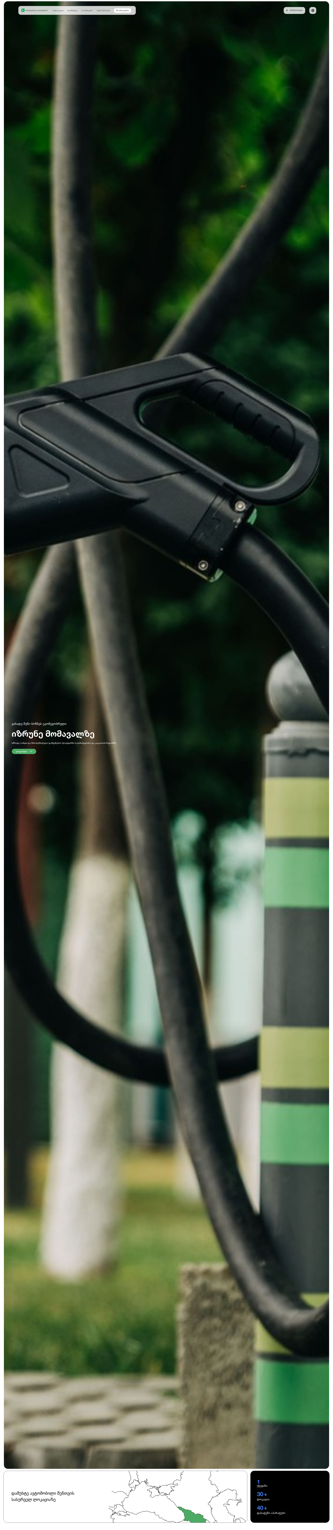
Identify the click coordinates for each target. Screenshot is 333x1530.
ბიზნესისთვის (296, 10)
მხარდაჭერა (122, 10)
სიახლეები (87, 10)
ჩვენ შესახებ (103, 10)
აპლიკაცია (58, 10)
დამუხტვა (73, 10)
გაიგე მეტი (21, 751)
